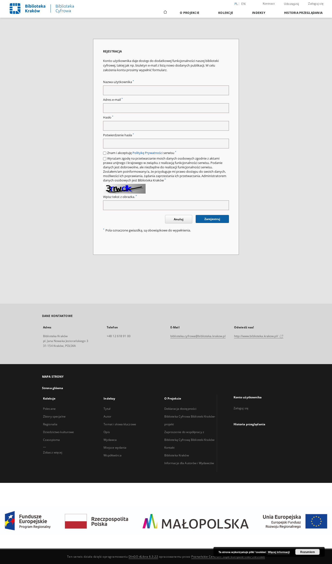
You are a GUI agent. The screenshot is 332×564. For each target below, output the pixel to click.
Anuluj (178, 219)
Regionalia (50, 424)
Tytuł (107, 409)
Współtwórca (112, 455)
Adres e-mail (113, 100)
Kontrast (269, 3)
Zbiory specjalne (54, 416)
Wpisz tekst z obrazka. (120, 197)
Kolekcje (225, 13)
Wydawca (110, 440)
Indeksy (258, 13)
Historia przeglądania (303, 13)
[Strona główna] (164, 12)
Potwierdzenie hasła (118, 135)
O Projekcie (189, 13)
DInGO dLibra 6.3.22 (143, 557)
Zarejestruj (212, 219)
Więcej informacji (279, 552)
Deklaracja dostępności (180, 409)
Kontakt (169, 447)
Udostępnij (291, 4)
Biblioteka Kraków (176, 455)
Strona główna (52, 388)
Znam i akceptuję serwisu (141, 153)
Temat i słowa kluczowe (120, 424)
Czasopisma (51, 440)
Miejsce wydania (115, 447)
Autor (107, 416)
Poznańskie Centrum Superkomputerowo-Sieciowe (228, 557)
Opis (107, 432)
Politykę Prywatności (147, 153)
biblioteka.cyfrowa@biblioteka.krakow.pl (198, 336)
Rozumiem (307, 552)
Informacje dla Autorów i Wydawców (189, 463)
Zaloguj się (315, 3)
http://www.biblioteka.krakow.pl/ (256, 336)
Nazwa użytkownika (118, 82)
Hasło (108, 117)
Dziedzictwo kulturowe (58, 432)
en (243, 3)
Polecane (49, 409)
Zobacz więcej (52, 452)
